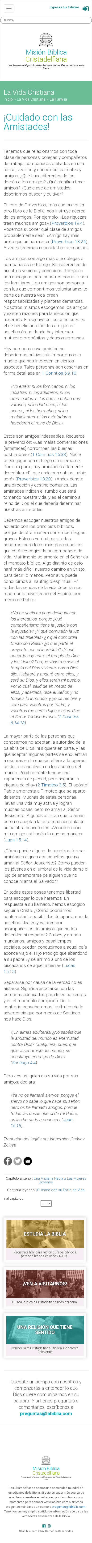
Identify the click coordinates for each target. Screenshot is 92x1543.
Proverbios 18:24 (69, 241)
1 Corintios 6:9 (56, 373)
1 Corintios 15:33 (49, 454)
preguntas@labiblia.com (68, 1506)
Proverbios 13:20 (34, 479)
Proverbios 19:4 (67, 223)
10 (73, 373)
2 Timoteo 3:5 (51, 785)
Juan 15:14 (16, 840)
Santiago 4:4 (24, 1062)
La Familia (58, 99)
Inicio (8, 99)
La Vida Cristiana (31, 99)
